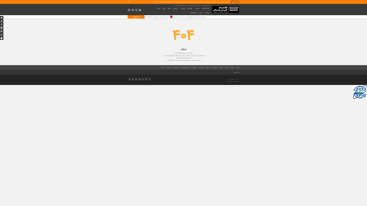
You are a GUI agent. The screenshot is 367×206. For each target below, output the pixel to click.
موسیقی (176, 67)
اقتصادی (189, 8)
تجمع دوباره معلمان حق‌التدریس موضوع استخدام (167, 17)
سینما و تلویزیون (185, 67)
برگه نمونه (236, 72)
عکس (169, 8)
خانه (238, 67)
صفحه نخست (205, 8)
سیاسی (197, 8)
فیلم (164, 8)
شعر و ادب (168, 67)
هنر (162, 67)
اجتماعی (175, 8)
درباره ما (207, 13)
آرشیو (201, 13)
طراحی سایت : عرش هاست (232, 81)
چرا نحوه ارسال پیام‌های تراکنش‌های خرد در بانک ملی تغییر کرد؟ (200, 17)
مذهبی (208, 67)
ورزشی (221, 67)
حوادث (158, 8)
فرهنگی (183, 8)
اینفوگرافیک (193, 13)
